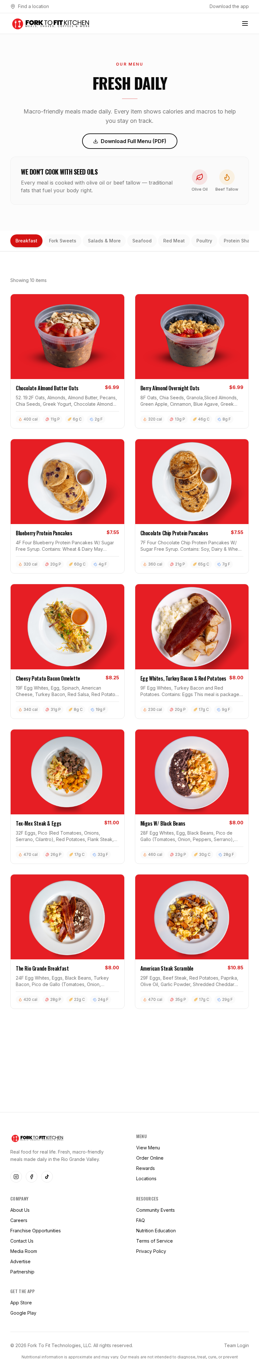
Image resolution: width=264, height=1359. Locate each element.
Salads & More (104, 240)
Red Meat (174, 240)
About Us (20, 1210)
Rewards (145, 1168)
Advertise (20, 1261)
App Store (21, 1302)
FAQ (140, 1220)
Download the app (229, 6)
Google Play (23, 1313)
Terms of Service (154, 1241)
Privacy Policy (151, 1251)
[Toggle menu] (245, 23)
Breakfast (26, 240)
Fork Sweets (62, 240)
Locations (146, 1178)
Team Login (236, 1345)
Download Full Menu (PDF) (133, 141)
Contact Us (21, 1241)
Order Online (150, 1158)
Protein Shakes (241, 240)
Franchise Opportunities (35, 1230)
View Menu (148, 1147)
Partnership (22, 1271)
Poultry (204, 240)
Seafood (142, 240)
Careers (18, 1220)
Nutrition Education (156, 1230)
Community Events (155, 1210)
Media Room (23, 1251)
